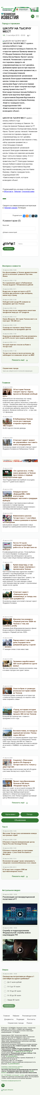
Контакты (31, 1019)
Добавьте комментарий (10, 232)
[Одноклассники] (27, 216)
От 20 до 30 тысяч (14, 995)
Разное (29, 1023)
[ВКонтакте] (24, 216)
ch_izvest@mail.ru (11, 1056)
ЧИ (4, 35)
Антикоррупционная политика (10, 1068)
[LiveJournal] (36, 216)
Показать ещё (18, 360)
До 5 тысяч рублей (14, 982)
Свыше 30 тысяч (13, 1000)
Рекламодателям (29, 1016)
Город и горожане (11, 24)
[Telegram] (30, 216)
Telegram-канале (11, 208)
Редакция (20, 1019)
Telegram (17, 191)
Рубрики (16, 1016)
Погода (29, 814)
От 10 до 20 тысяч (14, 991)
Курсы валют (10, 814)
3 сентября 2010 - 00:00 (15, 35)
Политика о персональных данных (12, 1066)
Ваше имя (6, 225)
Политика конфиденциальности (11, 1080)
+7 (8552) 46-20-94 (20, 1051)
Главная (6, 1016)
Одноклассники (28, 191)
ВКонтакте (8, 191)
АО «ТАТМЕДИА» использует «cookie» (13, 1075)
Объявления (20, 820)
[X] (33, 216)
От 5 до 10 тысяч (13, 986)
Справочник (16, 1023)
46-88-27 (29, 1051)
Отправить (8, 249)
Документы (8, 1019)
